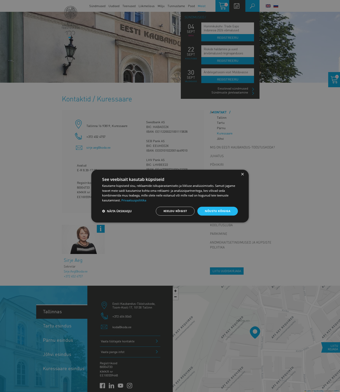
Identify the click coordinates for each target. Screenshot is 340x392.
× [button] (242, 174)
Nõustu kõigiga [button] (217, 211)
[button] (117, 211)
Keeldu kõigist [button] (175, 211)
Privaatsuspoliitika (133, 200)
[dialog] (170, 196)
